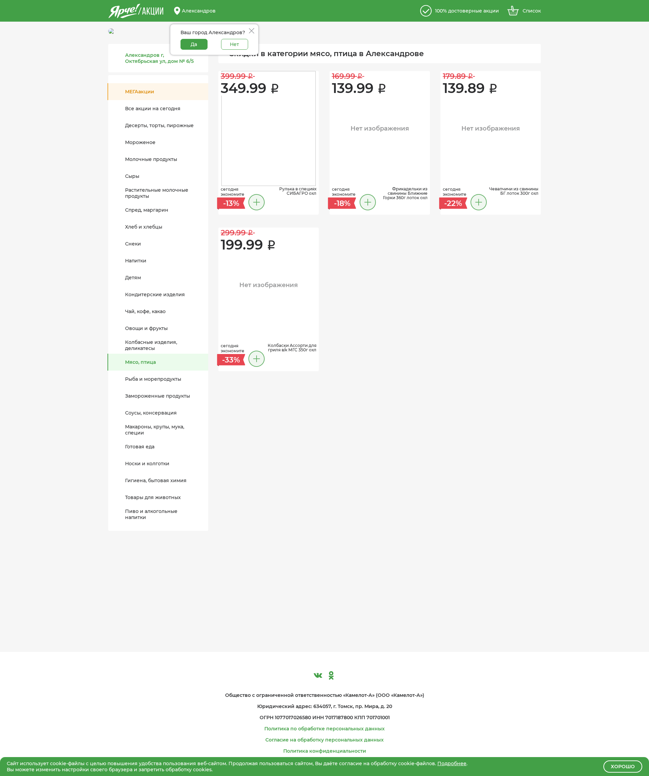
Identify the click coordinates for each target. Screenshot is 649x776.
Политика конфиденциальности (324, 751)
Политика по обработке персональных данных (324, 729)
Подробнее (451, 763)
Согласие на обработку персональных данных (324, 740)
